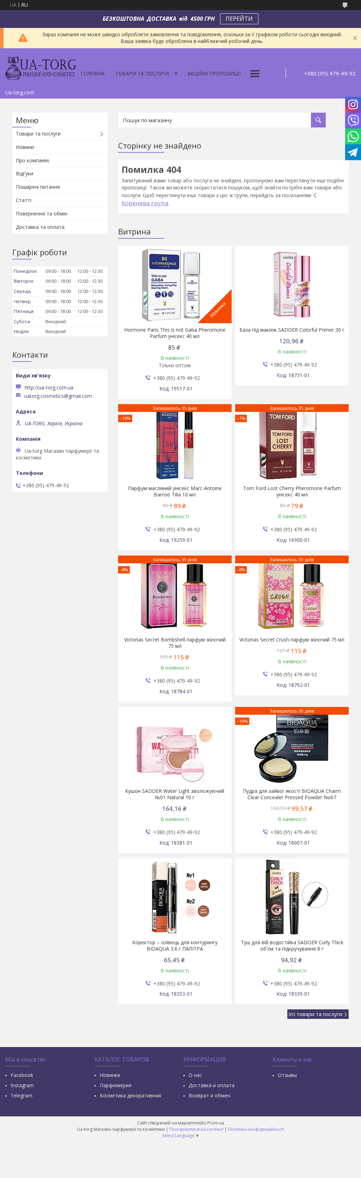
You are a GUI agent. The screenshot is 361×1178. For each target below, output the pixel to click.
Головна (93, 73)
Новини (25, 147)
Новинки (110, 1075)
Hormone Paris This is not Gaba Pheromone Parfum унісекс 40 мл (175, 333)
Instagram (22, 1085)
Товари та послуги (142, 73)
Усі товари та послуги (315, 1013)
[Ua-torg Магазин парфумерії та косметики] (40, 67)
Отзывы (287, 1075)
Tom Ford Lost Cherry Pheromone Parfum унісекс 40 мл (292, 491)
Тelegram (21, 1095)
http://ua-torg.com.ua (49, 387)
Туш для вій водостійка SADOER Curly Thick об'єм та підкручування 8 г (292, 945)
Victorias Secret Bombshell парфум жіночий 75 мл (175, 643)
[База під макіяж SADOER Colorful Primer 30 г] (291, 284)
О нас (195, 1075)
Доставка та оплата (40, 227)
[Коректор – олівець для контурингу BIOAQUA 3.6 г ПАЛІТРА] (174, 897)
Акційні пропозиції (214, 73)
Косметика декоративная (130, 1095)
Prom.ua (215, 1123)
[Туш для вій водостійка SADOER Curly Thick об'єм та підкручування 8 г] (291, 897)
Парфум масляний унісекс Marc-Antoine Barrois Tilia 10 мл (175, 491)
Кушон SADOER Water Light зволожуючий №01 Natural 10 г (174, 794)
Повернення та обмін (41, 213)
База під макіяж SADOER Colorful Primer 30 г (291, 330)
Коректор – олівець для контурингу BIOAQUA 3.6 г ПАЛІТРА (175, 945)
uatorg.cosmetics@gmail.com (58, 396)
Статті (23, 200)
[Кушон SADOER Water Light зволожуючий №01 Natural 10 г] (174, 745)
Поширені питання (38, 186)
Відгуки (24, 173)
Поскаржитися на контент (196, 1129)
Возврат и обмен (209, 1095)
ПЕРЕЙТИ (239, 19)
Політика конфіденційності (256, 1129)
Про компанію (32, 160)
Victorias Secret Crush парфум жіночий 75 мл (291, 640)
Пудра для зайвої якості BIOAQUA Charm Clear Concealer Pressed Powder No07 (292, 794)
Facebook (22, 1075)
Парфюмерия (115, 1085)
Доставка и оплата (211, 1085)
